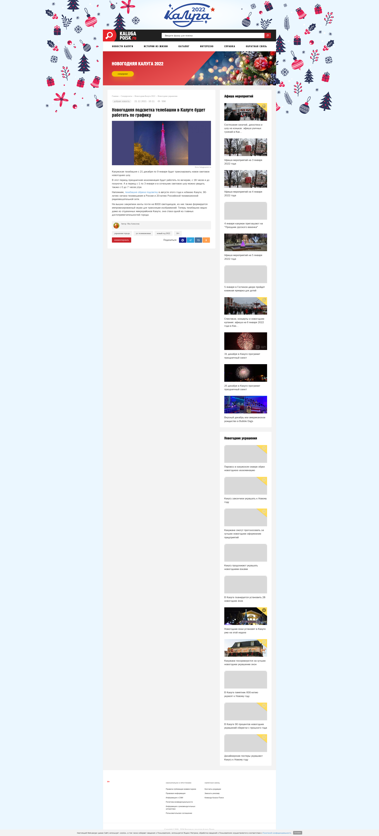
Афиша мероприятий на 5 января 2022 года (243, 257)
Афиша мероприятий (238, 96)
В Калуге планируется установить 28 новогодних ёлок (244, 599)
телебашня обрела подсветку (141, 192)
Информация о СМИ (174, 798)
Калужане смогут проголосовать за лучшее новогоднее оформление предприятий (244, 534)
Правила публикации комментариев (181, 789)
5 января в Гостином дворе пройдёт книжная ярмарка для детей (244, 288)
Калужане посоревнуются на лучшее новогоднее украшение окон (245, 662)
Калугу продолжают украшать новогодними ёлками (241, 567)
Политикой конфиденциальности (277, 833)
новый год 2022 (163, 233)
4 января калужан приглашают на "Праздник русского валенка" (243, 225)
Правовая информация (176, 793)
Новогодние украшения (240, 438)
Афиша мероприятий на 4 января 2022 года (243, 193)
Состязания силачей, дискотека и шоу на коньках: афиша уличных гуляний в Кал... (243, 128)
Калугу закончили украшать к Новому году (245, 500)
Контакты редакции (213, 789)
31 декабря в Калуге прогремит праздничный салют (242, 355)
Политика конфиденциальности (179, 802)
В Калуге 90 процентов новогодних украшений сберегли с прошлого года (245, 726)
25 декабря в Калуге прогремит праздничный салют (242, 387)
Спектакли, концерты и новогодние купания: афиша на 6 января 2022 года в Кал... (244, 322)
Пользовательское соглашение (179, 813)
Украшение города (122, 233)
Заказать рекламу (212, 793)
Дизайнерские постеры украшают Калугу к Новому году (243, 757)
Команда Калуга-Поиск (214, 798)
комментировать (121, 240)
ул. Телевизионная (143, 233)
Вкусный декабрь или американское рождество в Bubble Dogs (244, 419)
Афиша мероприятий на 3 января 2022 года (243, 162)
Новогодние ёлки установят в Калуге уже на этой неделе (245, 630)
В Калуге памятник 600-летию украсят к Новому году (241, 694)
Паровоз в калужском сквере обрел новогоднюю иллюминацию (244, 468)
